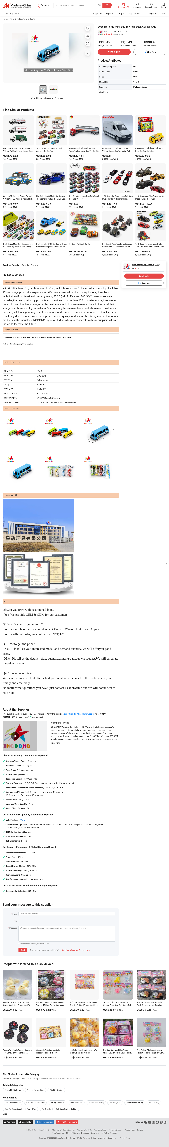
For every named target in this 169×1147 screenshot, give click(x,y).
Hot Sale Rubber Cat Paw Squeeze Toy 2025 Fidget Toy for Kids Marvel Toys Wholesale (50, 1005)
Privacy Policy (125, 1138)
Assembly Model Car (13, 1090)
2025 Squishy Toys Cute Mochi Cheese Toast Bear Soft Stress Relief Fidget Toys (118, 1005)
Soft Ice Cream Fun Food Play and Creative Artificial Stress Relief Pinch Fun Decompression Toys (84, 1005)
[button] (99, 5)
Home (5, 19)
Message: (13, 928)
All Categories (11, 13)
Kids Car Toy (154, 1102)
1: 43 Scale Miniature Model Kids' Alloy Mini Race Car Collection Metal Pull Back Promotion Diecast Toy (149, 245)
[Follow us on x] (149, 1122)
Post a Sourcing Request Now (76, 950)
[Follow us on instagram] (153, 1122)
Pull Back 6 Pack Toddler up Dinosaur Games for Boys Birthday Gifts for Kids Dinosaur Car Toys (117, 245)
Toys (12, 19)
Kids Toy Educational (13, 1109)
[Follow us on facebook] (145, 1122)
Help (120, 13)
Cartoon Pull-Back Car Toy (80, 244)
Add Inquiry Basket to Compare (48, 98)
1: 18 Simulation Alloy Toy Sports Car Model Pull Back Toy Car (150, 197)
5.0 (135, 268)
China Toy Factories (13, 1102)
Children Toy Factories (35, 1102)
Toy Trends (46, 1109)
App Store (9, 1122)
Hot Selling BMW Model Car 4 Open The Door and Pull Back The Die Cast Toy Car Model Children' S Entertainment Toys (51, 198)
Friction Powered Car (35, 1090)
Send (23, 950)
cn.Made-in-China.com (109, 1133)
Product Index (130, 1130)
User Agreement (99, 1138)
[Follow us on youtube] (157, 1122)
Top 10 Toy (31, 1109)
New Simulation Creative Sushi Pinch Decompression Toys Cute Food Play (150, 1005)
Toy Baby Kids (115, 1102)
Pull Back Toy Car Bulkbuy (66, 1109)
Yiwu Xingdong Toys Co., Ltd (115, 31)
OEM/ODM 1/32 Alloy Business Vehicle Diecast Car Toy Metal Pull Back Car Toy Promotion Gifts (116, 150)
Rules (164, 13)
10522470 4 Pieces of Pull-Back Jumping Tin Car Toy (49, 149)
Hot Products (31, 1130)
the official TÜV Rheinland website (79, 713)
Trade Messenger (44, 1122)
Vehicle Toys (22, 19)
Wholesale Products (84, 1130)
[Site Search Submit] (107, 5)
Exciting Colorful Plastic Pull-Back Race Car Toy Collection (149, 149)
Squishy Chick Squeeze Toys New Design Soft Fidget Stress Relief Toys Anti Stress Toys (17, 1005)
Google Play (25, 1122)
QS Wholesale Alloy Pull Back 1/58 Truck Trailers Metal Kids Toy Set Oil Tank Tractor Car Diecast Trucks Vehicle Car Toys (83, 150)
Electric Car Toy (76, 1102)
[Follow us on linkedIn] (165, 1122)
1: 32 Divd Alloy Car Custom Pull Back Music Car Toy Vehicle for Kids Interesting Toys (117, 198)
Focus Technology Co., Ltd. (66, 1138)
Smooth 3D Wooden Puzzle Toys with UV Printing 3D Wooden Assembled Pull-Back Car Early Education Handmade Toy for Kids (18, 198)
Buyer (108, 13)
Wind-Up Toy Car (56, 1090)
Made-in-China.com (73, 1133)
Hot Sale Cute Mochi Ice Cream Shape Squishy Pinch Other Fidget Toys (117, 1053)
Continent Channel (115, 1130)
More (5, 1114)
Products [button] (45, 5)
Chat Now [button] (151, 52)
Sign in (163, 7)
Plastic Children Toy (96, 1102)
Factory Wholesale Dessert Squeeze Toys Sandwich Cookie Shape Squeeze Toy (17, 1053)
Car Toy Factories (57, 1102)
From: (14, 914)
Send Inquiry (114, 52)
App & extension (135, 13)
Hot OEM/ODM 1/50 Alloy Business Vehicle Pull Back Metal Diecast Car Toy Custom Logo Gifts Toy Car (17, 150)
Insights (140, 1130)
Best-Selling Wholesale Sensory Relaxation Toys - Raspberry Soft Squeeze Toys (150, 1053)
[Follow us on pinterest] (161, 1122)
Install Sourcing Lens (68, 1122)
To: (16, 921)
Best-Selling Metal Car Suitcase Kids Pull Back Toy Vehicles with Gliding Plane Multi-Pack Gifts (17, 245)
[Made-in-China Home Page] (17, 5)
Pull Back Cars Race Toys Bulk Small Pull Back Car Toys (84, 197)
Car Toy (33, 19)
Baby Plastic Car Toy (134, 1102)
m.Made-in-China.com (91, 1133)
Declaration (112, 1138)
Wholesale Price (100, 1130)
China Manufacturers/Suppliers (63, 1130)
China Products (44, 1130)
